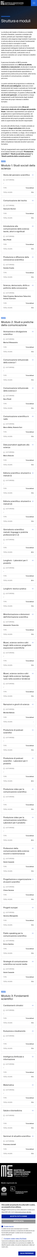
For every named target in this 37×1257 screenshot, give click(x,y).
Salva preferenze (27, 1253)
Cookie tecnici (9, 1226)
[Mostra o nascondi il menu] (34, 3)
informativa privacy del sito (23, 1212)
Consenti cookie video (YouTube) (15, 1239)
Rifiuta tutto (19, 1221)
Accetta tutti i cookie (18, 1216)
